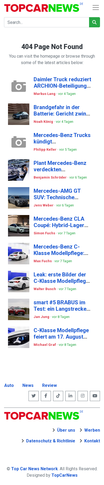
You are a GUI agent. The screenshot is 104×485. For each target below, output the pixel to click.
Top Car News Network (34, 468)
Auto (9, 385)
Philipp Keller (45, 149)
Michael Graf (45, 345)
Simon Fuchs (45, 233)
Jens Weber (44, 205)
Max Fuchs (43, 261)
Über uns (66, 430)
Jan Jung (42, 317)
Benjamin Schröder (50, 177)
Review (49, 385)
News (28, 385)
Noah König (44, 122)
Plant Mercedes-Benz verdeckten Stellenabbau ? (60, 169)
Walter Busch (45, 289)
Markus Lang (45, 94)
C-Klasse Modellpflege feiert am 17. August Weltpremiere (61, 336)
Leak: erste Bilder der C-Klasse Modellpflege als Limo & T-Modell (61, 281)
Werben (92, 430)
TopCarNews (64, 475)
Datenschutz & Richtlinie (50, 440)
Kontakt (92, 440)
